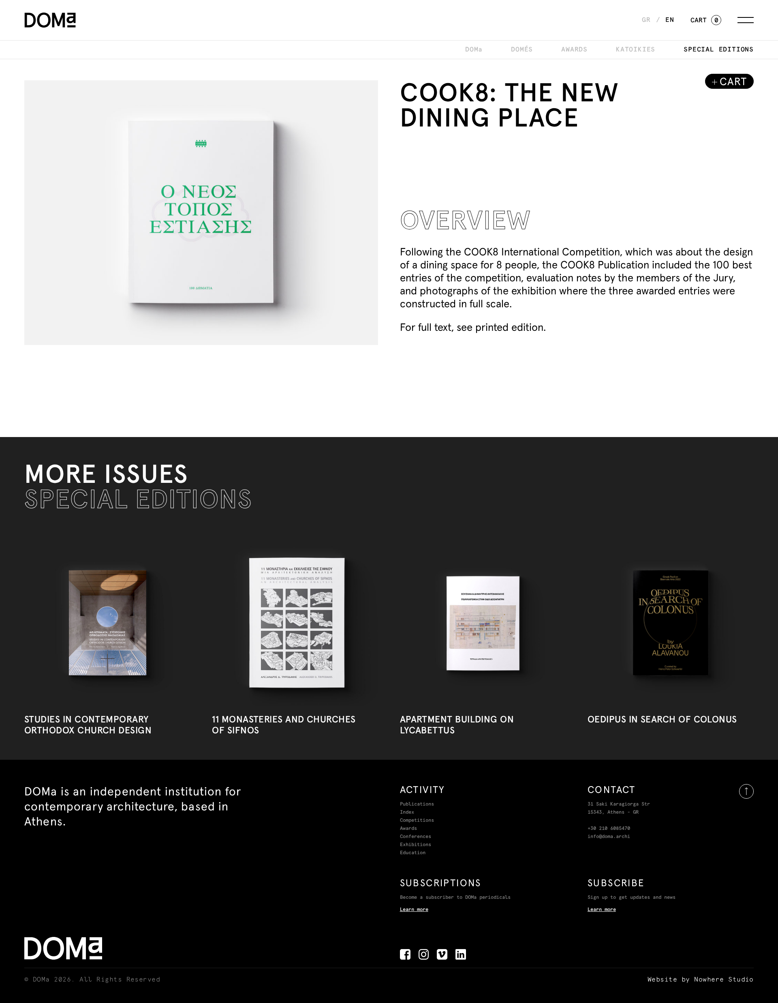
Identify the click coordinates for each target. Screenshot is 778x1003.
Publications (417, 804)
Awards (408, 828)
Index (407, 812)
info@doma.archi (609, 836)
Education (412, 853)
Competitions (417, 820)
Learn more (414, 909)
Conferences (415, 836)
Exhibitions (415, 844)
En (669, 20)
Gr (646, 20)
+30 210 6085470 (609, 828)
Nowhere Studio (724, 979)
